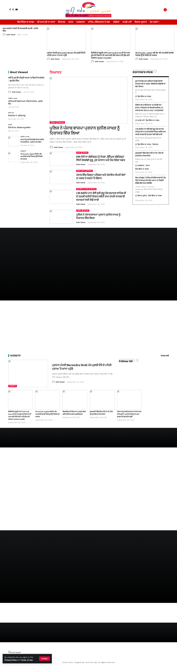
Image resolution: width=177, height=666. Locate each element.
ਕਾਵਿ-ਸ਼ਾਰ (11, 113)
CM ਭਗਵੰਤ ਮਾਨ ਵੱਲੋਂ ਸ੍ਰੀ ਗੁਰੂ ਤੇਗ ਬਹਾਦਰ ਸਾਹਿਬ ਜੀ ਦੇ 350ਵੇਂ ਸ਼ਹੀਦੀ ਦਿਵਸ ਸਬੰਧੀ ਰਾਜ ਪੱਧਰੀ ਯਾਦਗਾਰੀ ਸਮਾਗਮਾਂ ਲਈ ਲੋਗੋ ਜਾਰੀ (101, 196)
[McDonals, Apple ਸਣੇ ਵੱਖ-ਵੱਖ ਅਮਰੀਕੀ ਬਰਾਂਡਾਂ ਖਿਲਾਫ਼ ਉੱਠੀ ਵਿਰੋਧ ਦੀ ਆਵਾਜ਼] (155, 39)
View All (165, 355)
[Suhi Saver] (88, 10)
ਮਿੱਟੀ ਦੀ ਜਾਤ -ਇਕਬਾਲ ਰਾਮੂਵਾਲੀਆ (19, 128)
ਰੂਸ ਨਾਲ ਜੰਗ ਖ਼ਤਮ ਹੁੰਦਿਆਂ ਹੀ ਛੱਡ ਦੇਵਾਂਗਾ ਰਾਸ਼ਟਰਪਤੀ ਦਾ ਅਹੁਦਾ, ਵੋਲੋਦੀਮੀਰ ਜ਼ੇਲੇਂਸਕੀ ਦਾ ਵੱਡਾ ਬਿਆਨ (150, 84)
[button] (44, 659)
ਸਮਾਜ (78, 152)
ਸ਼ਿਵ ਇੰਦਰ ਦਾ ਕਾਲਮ (83, 189)
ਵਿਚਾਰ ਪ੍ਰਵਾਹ (81, 171)
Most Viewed (19, 72)
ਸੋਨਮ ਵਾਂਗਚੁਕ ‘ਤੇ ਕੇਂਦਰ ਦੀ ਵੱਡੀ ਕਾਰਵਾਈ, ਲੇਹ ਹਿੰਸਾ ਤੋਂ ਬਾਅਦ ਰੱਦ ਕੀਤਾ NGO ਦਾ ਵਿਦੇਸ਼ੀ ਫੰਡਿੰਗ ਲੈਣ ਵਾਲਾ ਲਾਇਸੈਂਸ (150, 180)
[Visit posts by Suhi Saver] (4, 34)
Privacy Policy (11, 660)
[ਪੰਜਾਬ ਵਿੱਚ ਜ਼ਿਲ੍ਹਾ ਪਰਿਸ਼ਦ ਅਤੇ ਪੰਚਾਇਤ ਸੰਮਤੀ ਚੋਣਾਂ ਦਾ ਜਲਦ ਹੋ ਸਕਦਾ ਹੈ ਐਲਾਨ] (61, 177)
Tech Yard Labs (91, 662)
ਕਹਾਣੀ (10, 124)
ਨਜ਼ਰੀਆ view (12, 98)
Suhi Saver (11, 35)
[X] (13, 9)
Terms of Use (27, 660)
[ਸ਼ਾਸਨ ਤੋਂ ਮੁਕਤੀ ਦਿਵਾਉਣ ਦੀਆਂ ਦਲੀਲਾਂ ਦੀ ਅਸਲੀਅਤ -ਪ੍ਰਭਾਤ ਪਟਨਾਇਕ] (13, 141)
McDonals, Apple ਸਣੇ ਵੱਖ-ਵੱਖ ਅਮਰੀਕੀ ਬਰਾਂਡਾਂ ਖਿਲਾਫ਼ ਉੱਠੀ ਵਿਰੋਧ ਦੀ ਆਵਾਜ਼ (154, 54)
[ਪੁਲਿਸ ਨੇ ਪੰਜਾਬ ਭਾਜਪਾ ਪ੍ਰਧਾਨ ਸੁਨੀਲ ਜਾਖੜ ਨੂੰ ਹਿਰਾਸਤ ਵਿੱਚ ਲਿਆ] (88, 100)
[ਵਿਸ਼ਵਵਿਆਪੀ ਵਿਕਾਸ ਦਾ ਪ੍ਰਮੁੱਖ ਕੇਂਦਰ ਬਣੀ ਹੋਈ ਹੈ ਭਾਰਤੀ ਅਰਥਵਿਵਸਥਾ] (75, 400)
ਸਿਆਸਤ (61, 122)
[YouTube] (16, 9)
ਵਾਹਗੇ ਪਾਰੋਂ (141, 120)
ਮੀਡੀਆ (53, 122)
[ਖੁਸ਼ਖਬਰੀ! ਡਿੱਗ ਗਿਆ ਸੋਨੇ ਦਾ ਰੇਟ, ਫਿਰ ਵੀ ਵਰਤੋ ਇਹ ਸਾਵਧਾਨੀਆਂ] (102, 400)
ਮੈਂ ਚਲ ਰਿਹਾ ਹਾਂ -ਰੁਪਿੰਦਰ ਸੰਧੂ (16, 116)
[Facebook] (10, 9)
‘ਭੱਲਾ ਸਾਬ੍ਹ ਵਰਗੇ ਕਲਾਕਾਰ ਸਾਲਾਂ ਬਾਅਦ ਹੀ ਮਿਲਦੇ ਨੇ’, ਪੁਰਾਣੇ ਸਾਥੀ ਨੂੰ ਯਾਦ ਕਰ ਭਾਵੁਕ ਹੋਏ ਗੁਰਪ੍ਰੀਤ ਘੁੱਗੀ (129, 414)
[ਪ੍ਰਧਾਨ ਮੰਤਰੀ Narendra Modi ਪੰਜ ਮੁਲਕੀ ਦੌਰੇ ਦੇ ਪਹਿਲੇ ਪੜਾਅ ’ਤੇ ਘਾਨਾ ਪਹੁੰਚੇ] (66, 39)
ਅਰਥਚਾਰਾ (23, 151)
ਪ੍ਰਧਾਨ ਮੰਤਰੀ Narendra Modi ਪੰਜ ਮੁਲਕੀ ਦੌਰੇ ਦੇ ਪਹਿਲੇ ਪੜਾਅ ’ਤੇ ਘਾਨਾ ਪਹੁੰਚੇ (66, 54)
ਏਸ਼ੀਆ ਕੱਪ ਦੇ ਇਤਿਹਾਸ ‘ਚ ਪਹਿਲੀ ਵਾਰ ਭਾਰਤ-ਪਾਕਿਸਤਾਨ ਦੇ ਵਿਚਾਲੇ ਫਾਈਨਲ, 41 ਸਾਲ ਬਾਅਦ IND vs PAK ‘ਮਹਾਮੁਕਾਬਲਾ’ (149, 108)
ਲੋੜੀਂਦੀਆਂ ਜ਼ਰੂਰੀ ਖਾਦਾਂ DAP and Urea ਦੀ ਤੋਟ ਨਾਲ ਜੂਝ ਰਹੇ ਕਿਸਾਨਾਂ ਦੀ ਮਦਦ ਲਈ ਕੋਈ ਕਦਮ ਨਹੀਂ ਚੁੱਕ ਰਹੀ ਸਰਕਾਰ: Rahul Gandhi (110, 55)
